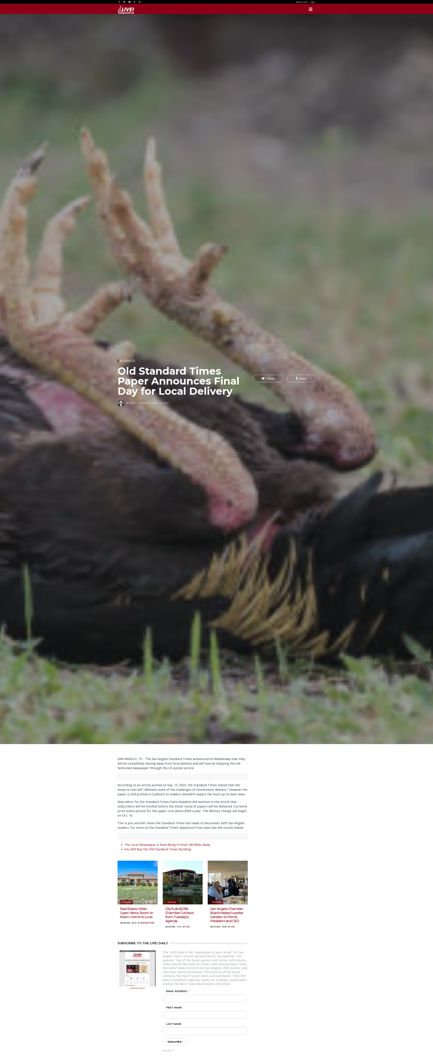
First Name (174, 1007)
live (188, 926)
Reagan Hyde (147, 922)
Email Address (176, 991)
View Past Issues (137, 988)
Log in (312, 2)
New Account (302, 2)
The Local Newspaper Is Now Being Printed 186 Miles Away (167, 845)
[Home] (126, 9)
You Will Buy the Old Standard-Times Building (157, 849)
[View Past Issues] (138, 968)
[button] (268, 378)
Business (127, 361)
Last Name (173, 1024)
